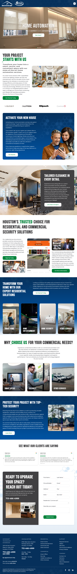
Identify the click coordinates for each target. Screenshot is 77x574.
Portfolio (61, 560)
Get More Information (61, 270)
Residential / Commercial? (50, 500)
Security (42, 556)
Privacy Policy (9, 571)
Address (45, 489)
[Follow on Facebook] (65, 570)
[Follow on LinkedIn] (72, 570)
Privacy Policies (63, 549)
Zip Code (59, 494)
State (44, 494)
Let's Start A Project (53, 204)
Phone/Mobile (47, 483)
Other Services (44, 547)
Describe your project (49, 506)
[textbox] (56, 503)
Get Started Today (10, 98)
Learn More (8, 433)
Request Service (64, 541)
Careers (61, 563)
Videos (61, 543)
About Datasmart (64, 562)
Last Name (60, 477)
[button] (36, 47)
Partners (61, 558)
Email (58, 483)
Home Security (44, 545)
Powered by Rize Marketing (19, 571)
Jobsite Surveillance (46, 558)
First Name (46, 477)
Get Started (11, 154)
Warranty (62, 545)
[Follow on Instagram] (69, 570)
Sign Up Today (9, 258)
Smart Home (44, 541)
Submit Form (50, 517)
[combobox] (56, 503)
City (58, 489)
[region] (38, 27)
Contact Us (62, 556)
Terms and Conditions (65, 547)
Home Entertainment (46, 543)
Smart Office (44, 554)
